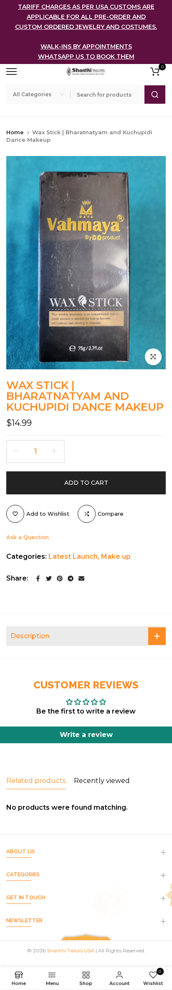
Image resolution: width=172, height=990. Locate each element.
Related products (36, 781)
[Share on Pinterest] (59, 578)
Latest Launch (73, 556)
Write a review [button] (86, 735)
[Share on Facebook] (38, 578)
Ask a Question (27, 537)
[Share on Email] (81, 578)
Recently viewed (102, 781)
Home (15, 132)
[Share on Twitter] (49, 578)
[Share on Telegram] (70, 578)
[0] (154, 71)
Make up (116, 556)
